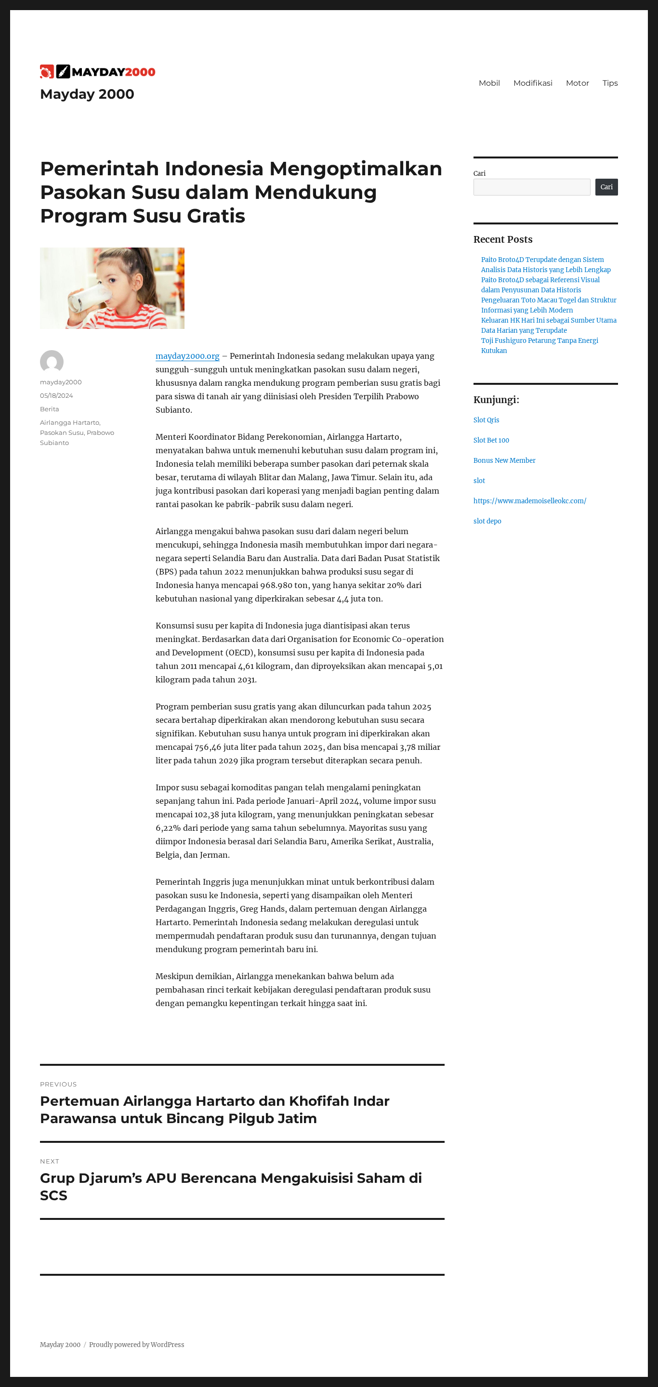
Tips (610, 83)
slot (479, 481)
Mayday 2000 (87, 94)
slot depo (487, 521)
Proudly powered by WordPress (136, 1345)
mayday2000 (61, 382)
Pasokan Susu (62, 432)
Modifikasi (533, 83)
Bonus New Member (505, 461)
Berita (49, 409)
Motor (577, 83)
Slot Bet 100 (491, 440)
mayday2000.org (188, 356)
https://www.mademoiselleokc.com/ (530, 501)
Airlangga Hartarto (69, 422)
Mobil (489, 83)
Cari (480, 174)
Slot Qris (487, 420)
